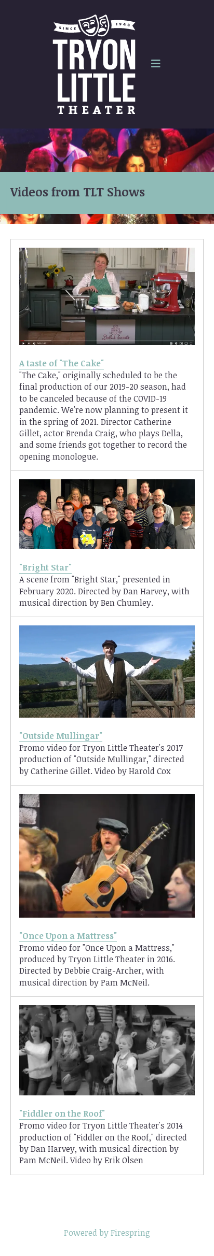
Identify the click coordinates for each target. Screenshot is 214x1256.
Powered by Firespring (107, 1232)
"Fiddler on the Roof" (62, 1113)
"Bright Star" (45, 567)
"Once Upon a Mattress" (68, 935)
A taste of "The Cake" (61, 363)
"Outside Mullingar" (60, 735)
